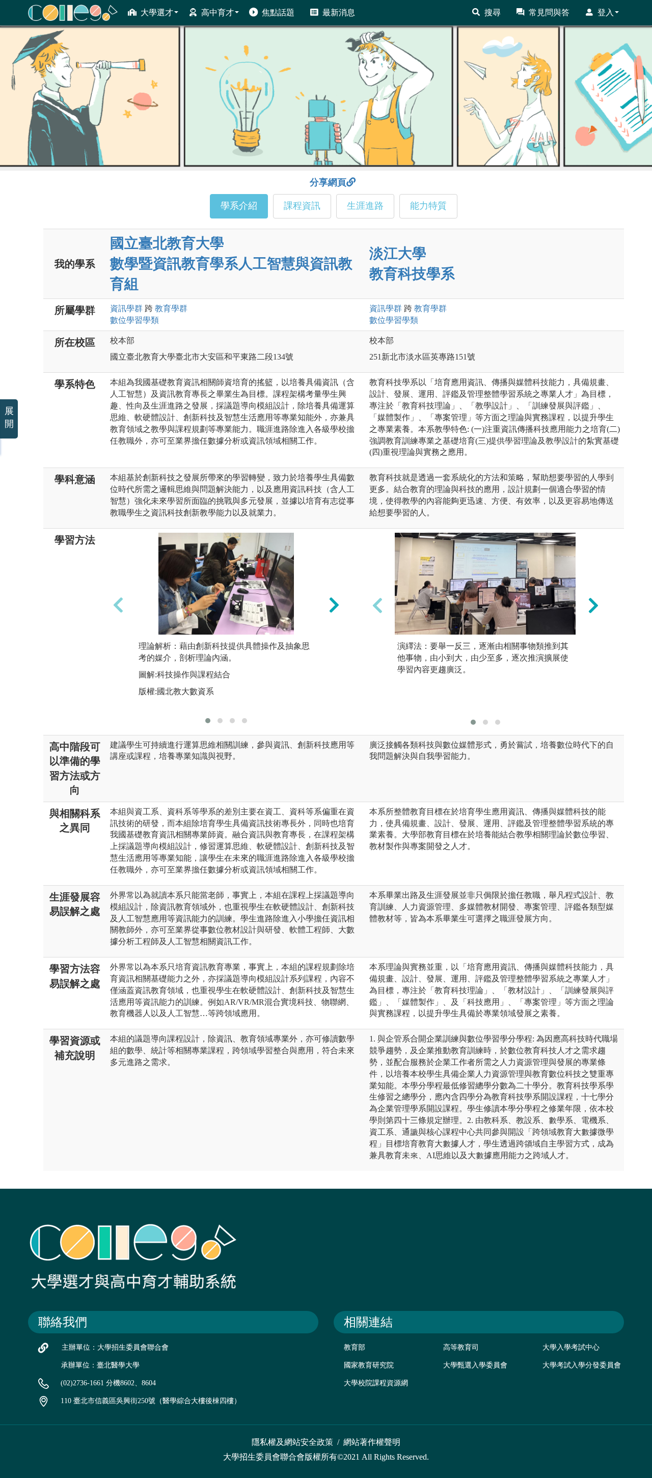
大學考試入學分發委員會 (581, 1365)
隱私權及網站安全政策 (292, 1442)
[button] (208, 721)
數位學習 (134, 320)
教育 (171, 308)
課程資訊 (302, 206)
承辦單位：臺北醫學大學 (100, 1365)
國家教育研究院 (369, 1365)
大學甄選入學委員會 (475, 1365)
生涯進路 (365, 206)
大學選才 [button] (157, 12)
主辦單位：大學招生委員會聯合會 (115, 1347)
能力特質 (428, 206)
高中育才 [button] (217, 12)
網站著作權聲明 (371, 1442)
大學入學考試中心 (571, 1347)
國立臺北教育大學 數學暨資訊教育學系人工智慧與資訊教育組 (231, 263)
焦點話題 (278, 12)
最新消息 (338, 12)
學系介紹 (239, 206)
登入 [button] (605, 12)
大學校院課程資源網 (376, 1383)
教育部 (354, 1347)
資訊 (126, 308)
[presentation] (118, 605)
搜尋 (492, 12)
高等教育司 (461, 1347)
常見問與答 (549, 12)
